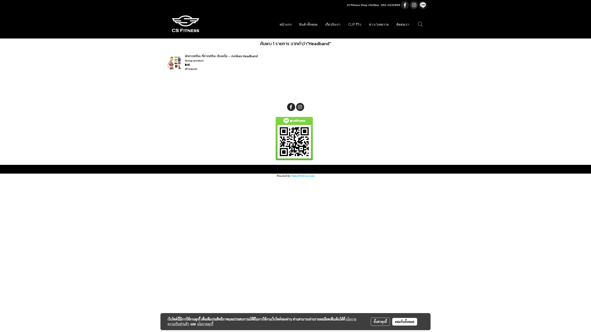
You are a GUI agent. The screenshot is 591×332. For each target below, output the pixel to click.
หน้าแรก (286, 24)
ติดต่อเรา (402, 24)
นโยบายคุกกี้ (205, 324)
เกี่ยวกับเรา (333, 24)
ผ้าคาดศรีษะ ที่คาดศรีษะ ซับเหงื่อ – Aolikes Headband (221, 56)
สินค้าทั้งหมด (308, 24)
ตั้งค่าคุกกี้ (380, 322)
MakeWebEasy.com (302, 176)
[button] (420, 24)
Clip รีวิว (354, 24)
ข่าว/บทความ (379, 24)
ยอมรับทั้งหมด (404, 322)
